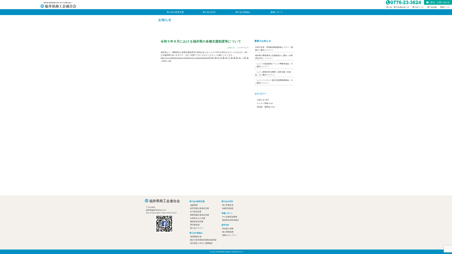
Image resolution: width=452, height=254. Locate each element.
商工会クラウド (196, 228)
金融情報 (194, 205)
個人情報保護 (227, 232)
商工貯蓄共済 (227, 205)
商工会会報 (432, 7)
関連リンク (445, 7)
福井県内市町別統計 (230, 220)
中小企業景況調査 (229, 217)
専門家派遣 (195, 225)
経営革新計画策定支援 (199, 208)
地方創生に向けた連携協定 (201, 243)
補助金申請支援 (196, 221)
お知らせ (164, 20)
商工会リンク (418, 7)
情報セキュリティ (229, 235)
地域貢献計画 (195, 237)
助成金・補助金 (263, 107)
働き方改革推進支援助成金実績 (203, 240)
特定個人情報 (227, 229)
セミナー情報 (262, 103)
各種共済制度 (227, 208)
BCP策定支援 (195, 212)
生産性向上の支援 (197, 218)
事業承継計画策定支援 (199, 215)
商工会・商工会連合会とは (397, 7)
